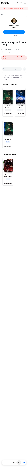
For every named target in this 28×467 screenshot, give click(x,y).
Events (7, 14)
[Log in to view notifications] (21, 2)
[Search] (17, 2)
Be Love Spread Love (16, 14)
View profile (14, 35)
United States (13, 52)
